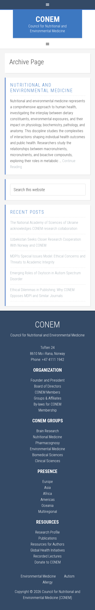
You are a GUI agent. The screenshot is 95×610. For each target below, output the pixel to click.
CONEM (48, 19)
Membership (48, 410)
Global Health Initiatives (47, 550)
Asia (47, 487)
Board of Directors (47, 386)
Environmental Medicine (47, 449)
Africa (47, 493)
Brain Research (47, 431)
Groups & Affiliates (47, 398)
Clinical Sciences (47, 461)
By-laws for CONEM (47, 404)
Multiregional (47, 511)
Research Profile (47, 532)
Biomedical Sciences (47, 455)
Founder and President (48, 380)
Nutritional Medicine (47, 437)
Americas (48, 499)
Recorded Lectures (47, 556)
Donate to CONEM (48, 562)
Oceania (47, 505)
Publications (48, 538)
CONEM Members (47, 392)
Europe (47, 481)
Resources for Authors (47, 544)
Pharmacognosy (48, 443)
